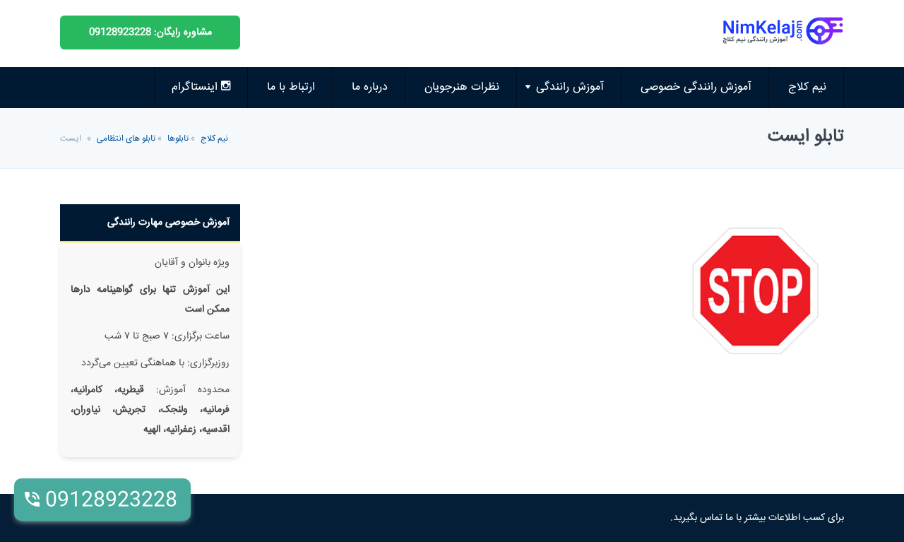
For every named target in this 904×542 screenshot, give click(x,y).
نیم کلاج (807, 87)
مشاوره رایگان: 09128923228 (150, 32)
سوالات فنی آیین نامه (562, 161)
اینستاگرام (196, 87)
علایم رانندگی (581, 197)
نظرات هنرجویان (461, 87)
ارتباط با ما (291, 87)
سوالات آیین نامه (572, 126)
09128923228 (111, 501)
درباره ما (370, 87)
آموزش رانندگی (570, 87)
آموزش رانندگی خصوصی (696, 87)
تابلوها (178, 139)
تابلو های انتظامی (126, 139)
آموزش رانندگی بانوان (562, 232)
